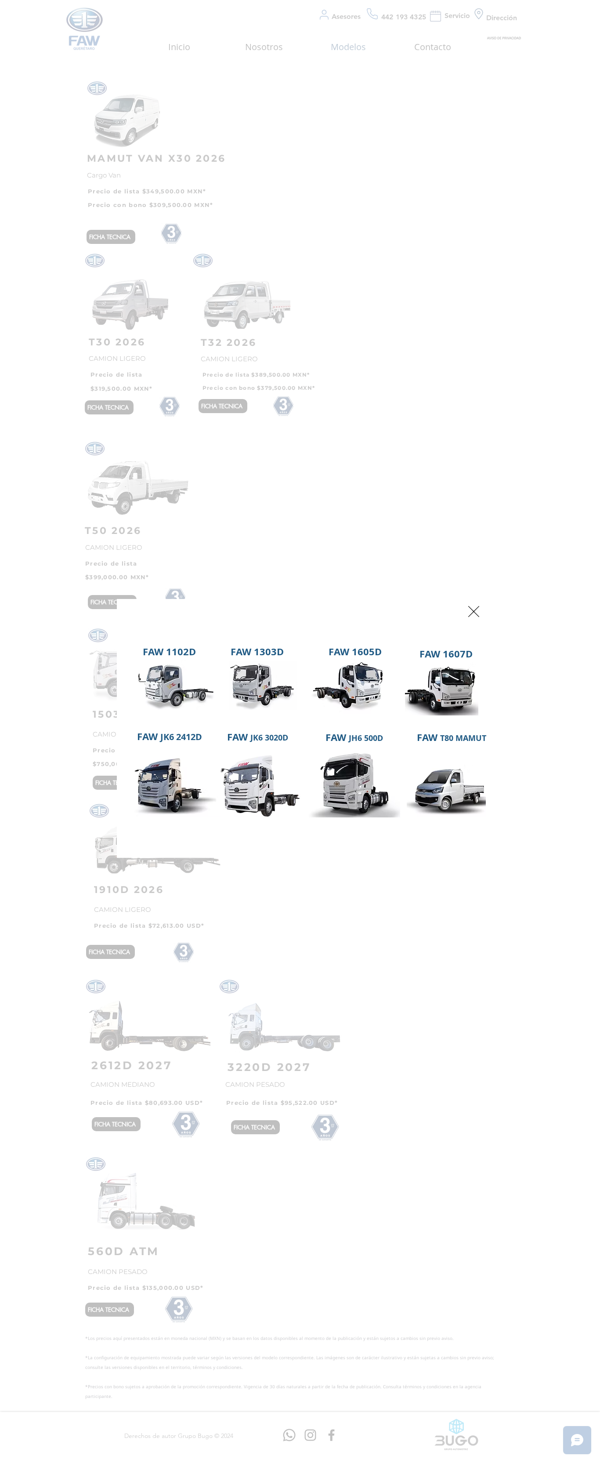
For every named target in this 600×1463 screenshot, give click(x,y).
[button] (473, 611)
